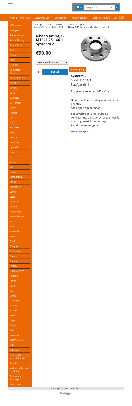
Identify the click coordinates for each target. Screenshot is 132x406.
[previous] (119, 17)
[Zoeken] (117, 7)
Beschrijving (78, 69)
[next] (122, 17)
